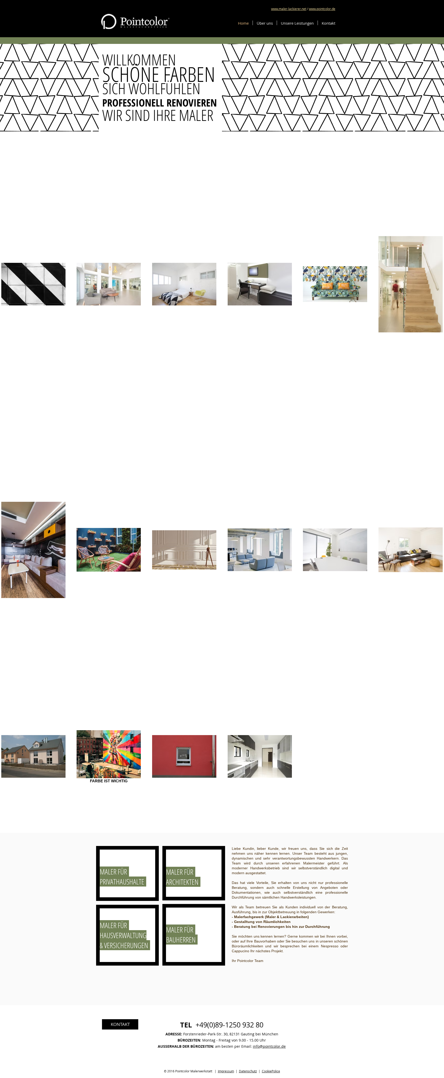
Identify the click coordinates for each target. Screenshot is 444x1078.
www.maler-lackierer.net (288, 9)
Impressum (226, 1071)
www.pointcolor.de (322, 9)
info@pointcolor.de (269, 1046)
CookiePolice (271, 1071)
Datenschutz (248, 1071)
